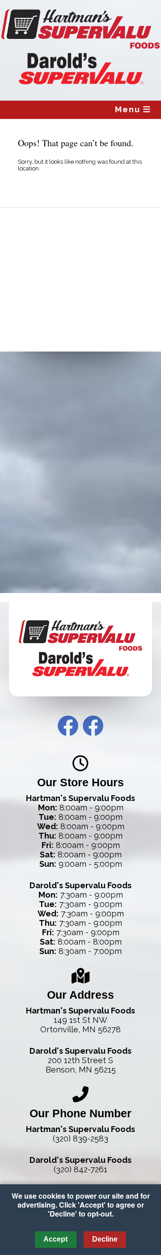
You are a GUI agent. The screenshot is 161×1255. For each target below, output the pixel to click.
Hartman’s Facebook (68, 726)
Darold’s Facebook (93, 726)
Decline (105, 1239)
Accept (55, 1239)
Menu (129, 109)
